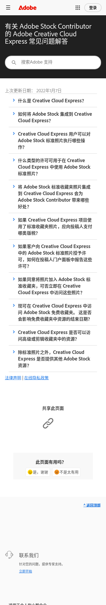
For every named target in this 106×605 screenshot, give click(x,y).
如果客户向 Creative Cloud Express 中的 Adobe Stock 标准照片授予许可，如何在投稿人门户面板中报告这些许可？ (55, 256)
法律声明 (13, 377)
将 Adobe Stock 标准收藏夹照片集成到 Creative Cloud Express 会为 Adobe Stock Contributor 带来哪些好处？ (54, 196)
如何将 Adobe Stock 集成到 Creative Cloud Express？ (55, 117)
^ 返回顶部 (92, 505)
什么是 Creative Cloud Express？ (52, 100)
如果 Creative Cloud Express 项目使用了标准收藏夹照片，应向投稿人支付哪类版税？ (55, 226)
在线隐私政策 (36, 377)
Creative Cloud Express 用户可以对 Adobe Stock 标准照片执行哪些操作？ (54, 140)
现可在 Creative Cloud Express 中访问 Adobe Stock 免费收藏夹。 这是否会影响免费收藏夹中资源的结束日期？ (55, 312)
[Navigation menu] (8, 7)
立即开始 (25, 571)
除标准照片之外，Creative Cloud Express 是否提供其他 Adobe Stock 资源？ (54, 358)
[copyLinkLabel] (48, 427)
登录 (93, 7)
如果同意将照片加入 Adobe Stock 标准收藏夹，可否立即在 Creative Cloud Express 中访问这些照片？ (54, 286)
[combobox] (53, 62)
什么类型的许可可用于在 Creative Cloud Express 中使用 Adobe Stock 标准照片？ (54, 167)
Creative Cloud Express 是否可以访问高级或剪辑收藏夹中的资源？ (54, 335)
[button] (77, 7)
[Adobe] (27, 7)
